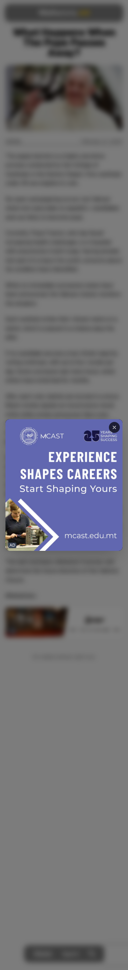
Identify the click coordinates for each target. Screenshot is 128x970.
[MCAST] (64, 485)
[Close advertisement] (114, 427)
